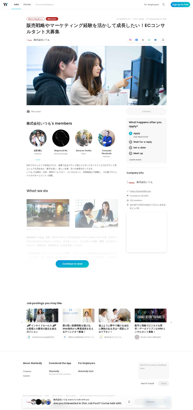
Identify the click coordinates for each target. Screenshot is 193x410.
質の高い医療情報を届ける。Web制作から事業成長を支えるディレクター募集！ (78, 328)
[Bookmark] (163, 40)
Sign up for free (180, 4)
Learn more (135, 159)
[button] (32, 363)
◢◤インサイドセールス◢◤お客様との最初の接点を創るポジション (42, 328)
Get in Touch (147, 383)
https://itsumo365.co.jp (140, 191)
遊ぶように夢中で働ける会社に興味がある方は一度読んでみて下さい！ (114, 328)
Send (163, 383)
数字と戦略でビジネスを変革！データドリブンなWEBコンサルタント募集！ (150, 328)
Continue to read (72, 263)
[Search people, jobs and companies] (163, 4)
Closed (146, 111)
